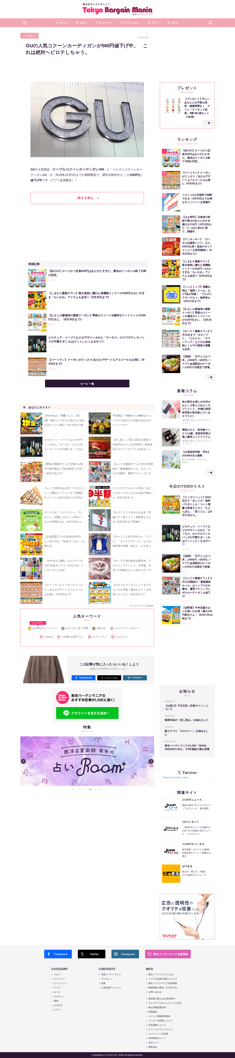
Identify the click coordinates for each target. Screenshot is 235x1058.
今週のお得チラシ (71, 636)
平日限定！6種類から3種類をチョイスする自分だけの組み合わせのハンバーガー (132, 420)
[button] (24, 22)
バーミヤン (98, 636)
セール (29, 35)
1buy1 (47, 636)
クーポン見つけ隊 (75, 628)
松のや (100, 628)
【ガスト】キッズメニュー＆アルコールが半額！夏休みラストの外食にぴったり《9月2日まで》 (132, 589)
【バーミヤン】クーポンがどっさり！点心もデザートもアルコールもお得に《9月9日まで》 (63, 589)
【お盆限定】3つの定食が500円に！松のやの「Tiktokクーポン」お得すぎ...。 (64, 541)
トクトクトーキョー (125, 628)
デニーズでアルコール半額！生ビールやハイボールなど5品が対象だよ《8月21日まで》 (133, 493)
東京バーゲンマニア (117, 9)
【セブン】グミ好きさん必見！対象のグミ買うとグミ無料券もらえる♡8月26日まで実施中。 (132, 517)
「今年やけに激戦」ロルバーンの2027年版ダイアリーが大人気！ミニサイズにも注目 (64, 565)
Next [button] (151, 761)
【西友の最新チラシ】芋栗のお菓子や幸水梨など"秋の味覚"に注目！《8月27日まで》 (64, 468)
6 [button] (101, 789)
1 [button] (73, 789)
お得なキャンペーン (43, 627)
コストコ (120, 636)
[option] (87, 736)
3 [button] (84, 789)
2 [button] (79, 789)
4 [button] (90, 789)
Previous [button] (23, 761)
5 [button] (95, 789)
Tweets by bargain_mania (175, 777)
